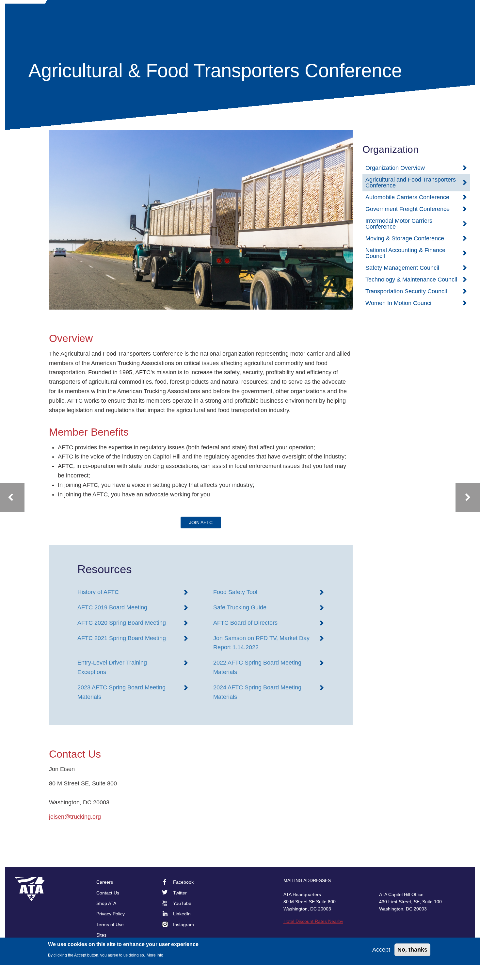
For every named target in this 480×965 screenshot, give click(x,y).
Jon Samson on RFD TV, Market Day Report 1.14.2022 (261, 643)
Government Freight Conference (407, 209)
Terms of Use (110, 924)
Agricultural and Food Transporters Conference (410, 182)
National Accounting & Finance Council (405, 253)
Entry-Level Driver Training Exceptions (112, 667)
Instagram (183, 924)
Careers (104, 882)
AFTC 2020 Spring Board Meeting (121, 622)
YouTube (182, 903)
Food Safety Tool (235, 592)
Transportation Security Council (406, 291)
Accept (381, 949)
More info (155, 955)
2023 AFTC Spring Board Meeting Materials (121, 692)
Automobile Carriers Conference (407, 197)
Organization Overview (395, 168)
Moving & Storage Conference (404, 238)
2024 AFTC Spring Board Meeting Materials (257, 692)
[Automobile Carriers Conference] (468, 497)
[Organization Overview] (12, 497)
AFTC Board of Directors (245, 622)
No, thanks (412, 949)
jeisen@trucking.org (75, 816)
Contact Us (107, 892)
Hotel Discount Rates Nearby (313, 921)
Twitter (180, 892)
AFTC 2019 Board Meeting (112, 607)
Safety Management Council (402, 268)
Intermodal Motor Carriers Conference (398, 223)
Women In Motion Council (399, 303)
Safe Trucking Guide (239, 607)
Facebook (183, 882)
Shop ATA (106, 903)
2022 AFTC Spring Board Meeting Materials (257, 667)
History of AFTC (98, 592)
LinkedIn (182, 913)
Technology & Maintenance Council (411, 279)
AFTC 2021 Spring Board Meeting (121, 638)
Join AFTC (201, 522)
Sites (101, 935)
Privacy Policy (110, 913)
